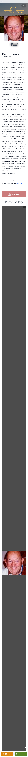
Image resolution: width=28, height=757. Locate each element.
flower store (19, 183)
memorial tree (21, 181)
